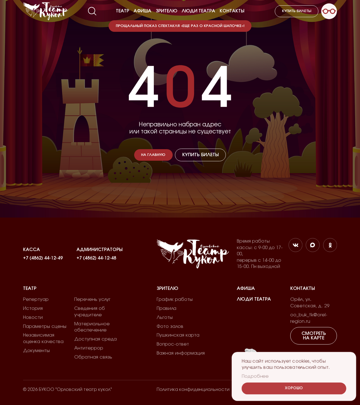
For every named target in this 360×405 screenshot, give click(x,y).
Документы (36, 350)
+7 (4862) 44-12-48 (96, 258)
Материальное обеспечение (92, 327)
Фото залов (170, 326)
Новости (33, 317)
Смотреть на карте (314, 335)
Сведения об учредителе (89, 311)
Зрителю (166, 11)
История (33, 308)
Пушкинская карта (178, 335)
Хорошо (294, 388)
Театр (122, 11)
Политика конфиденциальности (193, 389)
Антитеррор (88, 348)
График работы (175, 299)
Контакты (232, 11)
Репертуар (36, 299)
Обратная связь (93, 357)
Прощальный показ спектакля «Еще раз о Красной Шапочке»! (180, 26)
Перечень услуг (92, 299)
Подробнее (255, 376)
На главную (153, 155)
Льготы (165, 317)
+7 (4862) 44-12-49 (43, 258)
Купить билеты (296, 11)
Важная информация (181, 353)
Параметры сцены (44, 326)
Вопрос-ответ (173, 344)
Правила (166, 308)
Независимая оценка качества (43, 338)
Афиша (142, 11)
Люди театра (198, 11)
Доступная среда (95, 339)
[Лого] (45, 11)
